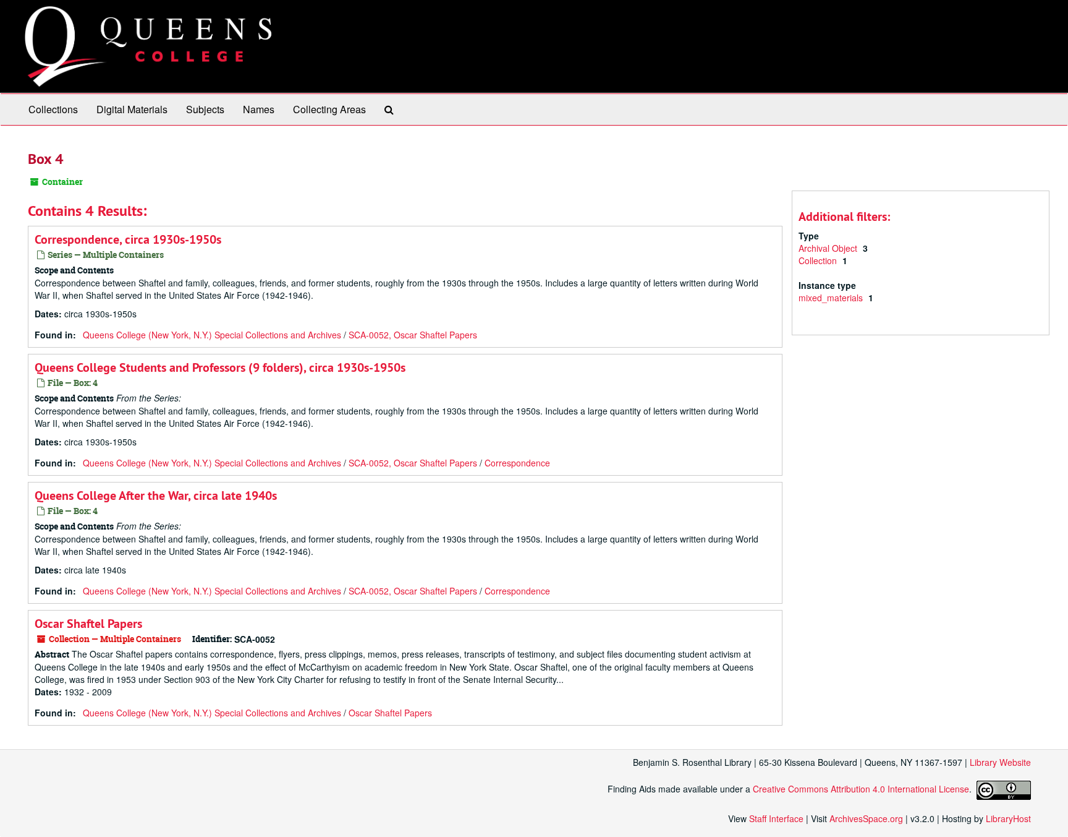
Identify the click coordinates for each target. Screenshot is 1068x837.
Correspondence (517, 463)
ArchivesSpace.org (866, 818)
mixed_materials (832, 297)
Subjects (205, 109)
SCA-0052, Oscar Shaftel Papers (413, 334)
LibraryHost (1008, 818)
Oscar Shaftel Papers (88, 624)
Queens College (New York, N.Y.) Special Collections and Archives (212, 334)
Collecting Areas (329, 109)
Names (258, 109)
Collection (819, 260)
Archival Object (829, 248)
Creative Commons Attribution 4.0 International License (861, 789)
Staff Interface (776, 818)
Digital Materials (131, 109)
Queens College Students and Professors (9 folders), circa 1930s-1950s (220, 367)
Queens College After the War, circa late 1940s (156, 495)
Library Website (1000, 762)
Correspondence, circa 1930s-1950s (128, 239)
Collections (53, 109)
